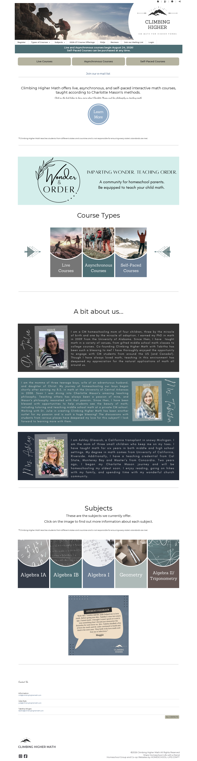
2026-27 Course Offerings (82, 42)
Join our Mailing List (133, 42)
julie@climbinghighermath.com (29, 703)
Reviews (115, 42)
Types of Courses (41, 42)
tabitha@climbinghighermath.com (31, 711)
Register (22, 42)
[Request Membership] (165, 1)
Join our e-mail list (98, 73)
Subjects (60, 42)
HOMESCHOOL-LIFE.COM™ (165, 757)
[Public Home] (158, 1)
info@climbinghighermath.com (29, 695)
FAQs (102, 42)
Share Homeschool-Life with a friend (161, 755)
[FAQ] (172, 1)
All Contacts (172, 717)
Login (151, 42)
